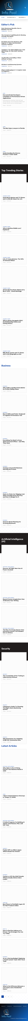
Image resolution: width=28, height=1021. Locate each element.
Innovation (3, 72)
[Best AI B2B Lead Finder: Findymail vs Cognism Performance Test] (14, 402)
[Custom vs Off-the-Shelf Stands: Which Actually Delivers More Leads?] (14, 865)
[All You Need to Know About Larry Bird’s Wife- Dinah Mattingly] (14, 276)
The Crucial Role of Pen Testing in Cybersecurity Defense (13, 676)
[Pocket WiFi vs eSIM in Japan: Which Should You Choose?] (14, 838)
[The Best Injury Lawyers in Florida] (14, 117)
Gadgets (5, 848)
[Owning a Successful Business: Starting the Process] (14, 456)
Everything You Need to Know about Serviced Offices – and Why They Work (14, 441)
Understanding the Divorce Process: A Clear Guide (11, 153)
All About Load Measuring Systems (11, 64)
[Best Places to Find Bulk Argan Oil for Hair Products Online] (14, 893)
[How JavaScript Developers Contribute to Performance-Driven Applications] (14, 83)
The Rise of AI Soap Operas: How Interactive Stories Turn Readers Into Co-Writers (13, 631)
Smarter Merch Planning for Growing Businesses (12, 522)
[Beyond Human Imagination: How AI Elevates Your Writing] (14, 586)
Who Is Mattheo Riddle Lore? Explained (12, 229)
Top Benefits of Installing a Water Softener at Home (11, 58)
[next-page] (11, 996)
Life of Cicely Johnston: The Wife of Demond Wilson (13, 259)
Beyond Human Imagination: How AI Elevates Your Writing (13, 599)
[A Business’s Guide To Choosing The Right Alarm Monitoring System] (14, 693)
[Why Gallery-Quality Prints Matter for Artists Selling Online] (14, 376)
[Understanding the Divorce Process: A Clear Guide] (14, 142)
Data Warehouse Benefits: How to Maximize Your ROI (11, 29)
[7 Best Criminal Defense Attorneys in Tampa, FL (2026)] (14, 784)
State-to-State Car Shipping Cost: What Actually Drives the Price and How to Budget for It (14, 495)
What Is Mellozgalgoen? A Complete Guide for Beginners (13, 70)
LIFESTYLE (5, 902)
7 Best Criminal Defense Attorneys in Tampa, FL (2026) (14, 796)
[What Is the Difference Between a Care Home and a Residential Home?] (14, 975)
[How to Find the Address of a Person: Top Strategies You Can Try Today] (14, 919)
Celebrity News (6, 226)
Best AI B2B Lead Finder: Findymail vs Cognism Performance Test (14, 414)
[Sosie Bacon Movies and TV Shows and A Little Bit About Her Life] (14, 184)
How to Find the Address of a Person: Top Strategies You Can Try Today (13, 932)
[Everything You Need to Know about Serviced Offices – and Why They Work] (14, 429)
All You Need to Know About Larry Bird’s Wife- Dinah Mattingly (14, 290)
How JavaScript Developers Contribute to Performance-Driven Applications (14, 96)
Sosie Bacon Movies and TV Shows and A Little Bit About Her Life (14, 198)
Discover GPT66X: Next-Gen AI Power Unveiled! (12, 569)
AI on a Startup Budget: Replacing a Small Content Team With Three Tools (14, 959)
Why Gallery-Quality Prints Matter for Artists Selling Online (14, 388)
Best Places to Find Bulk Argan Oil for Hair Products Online (14, 904)
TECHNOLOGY (4, 31)
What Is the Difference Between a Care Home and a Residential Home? (13, 987)
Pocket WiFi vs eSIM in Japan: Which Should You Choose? (12, 850)
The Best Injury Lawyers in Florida (14, 128)
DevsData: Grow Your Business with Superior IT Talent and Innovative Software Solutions (11, 43)
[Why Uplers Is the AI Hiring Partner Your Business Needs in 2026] (14, 757)
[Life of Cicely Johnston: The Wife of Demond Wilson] (14, 246)
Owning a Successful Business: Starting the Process (12, 468)
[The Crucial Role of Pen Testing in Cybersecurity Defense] (14, 662)
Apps (4, 93)
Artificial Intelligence (8, 566)
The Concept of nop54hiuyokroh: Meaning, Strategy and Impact (13, 35)
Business (5, 386)
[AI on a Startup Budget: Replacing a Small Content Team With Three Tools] (14, 947)
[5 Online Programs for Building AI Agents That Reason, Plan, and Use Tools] (14, 811)
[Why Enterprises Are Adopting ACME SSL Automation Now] (14, 725)
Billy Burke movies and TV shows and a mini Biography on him (13, 353)
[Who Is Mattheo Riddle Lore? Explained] (14, 215)
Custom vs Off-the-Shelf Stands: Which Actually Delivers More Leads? (13, 877)
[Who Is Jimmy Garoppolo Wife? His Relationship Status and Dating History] (14, 307)
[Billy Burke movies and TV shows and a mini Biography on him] (14, 339)
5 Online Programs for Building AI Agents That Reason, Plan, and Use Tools (13, 823)
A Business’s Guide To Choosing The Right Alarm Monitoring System (13, 708)
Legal (4, 126)
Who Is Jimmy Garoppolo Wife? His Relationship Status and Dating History (13, 322)
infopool (4, 105)
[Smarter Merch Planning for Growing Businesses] (14, 510)
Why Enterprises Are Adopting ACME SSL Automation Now (12, 739)
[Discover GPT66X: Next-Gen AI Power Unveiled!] (14, 555)
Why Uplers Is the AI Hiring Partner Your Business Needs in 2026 (13, 769)
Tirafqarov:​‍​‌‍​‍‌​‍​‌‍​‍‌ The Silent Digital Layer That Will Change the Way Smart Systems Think (13, 51)
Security (5, 674)
